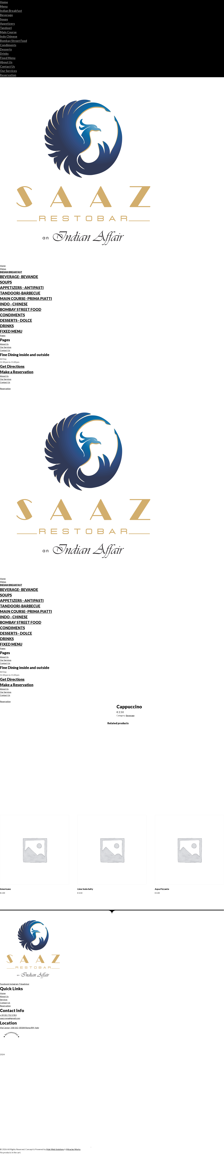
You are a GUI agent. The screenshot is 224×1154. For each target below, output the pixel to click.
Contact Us (7, 66)
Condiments (8, 45)
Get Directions (12, 366)
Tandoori (6, 28)
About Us (6, 62)
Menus (3, 269)
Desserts (6, 49)
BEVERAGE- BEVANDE (19, 276)
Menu (4, 6)
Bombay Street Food (13, 41)
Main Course (8, 32)
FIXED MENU (11, 331)
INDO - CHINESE (14, 304)
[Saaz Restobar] (45, 1146)
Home (4, 2)
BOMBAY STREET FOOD (20, 309)
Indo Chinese (8, 36)
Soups (4, 19)
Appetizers (7, 23)
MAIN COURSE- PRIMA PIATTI (26, 298)
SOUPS (6, 282)
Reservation (8, 75)
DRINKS (7, 326)
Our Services (8, 71)
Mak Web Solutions (55, 1149)
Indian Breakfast (11, 10)
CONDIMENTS (12, 315)
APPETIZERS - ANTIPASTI (22, 287)
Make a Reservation (16, 372)
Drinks (4, 53)
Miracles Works (73, 1149)
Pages (2, 335)
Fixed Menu (7, 58)
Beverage (6, 15)
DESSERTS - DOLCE (16, 320)
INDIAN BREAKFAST (11, 272)
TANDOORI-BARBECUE (20, 293)
